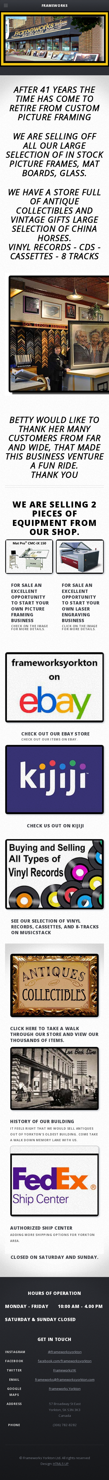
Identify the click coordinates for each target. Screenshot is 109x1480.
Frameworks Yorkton (65, 1388)
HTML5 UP (61, 1463)
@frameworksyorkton (65, 1352)
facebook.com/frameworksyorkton (65, 1361)
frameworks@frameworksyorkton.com (65, 1379)
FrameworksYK (64, 1370)
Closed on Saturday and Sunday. (55, 1257)
